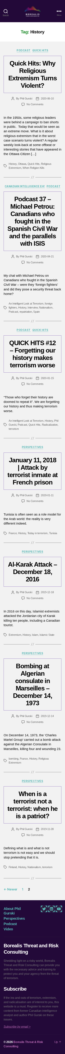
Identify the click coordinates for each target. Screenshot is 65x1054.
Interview (33, 307)
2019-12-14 (47, 716)
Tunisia (53, 533)
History (13, 163)
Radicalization (50, 424)
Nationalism (45, 307)
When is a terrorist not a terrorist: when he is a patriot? (32, 805)
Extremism (15, 634)
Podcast (24, 50)
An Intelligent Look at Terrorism (26, 303)
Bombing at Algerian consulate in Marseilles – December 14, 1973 (32, 684)
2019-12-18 (47, 592)
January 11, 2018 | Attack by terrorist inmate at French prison (32, 471)
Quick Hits (40, 50)
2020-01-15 (47, 378)
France (13, 533)
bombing (13, 758)
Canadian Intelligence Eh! (25, 186)
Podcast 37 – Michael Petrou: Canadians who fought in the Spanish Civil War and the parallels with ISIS (32, 221)
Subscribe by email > (17, 1026)
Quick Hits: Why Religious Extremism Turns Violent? (32, 74)
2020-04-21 (47, 256)
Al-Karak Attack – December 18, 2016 (32, 572)
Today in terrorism (37, 533)
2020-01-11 (47, 495)
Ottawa (22, 163)
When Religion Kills (33, 167)
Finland (13, 867)
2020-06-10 (47, 98)
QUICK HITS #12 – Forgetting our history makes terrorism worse (32, 354)
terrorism (14, 428)
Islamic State (47, 634)
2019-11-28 (47, 829)
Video (8, 929)
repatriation (26, 311)
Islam (35, 634)
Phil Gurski (26, 98)
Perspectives (32, 447)
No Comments (35, 104)
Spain (36, 311)
